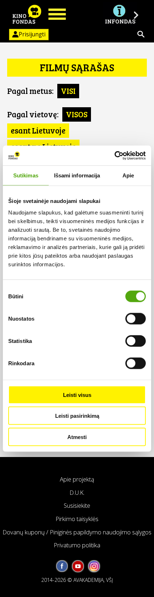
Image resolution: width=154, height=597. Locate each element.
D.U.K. (77, 492)
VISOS (76, 114)
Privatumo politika (77, 545)
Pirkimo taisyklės (77, 519)
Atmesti (77, 437)
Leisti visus (77, 395)
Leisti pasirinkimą (77, 416)
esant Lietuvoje (38, 130)
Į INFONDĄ (120, 14)
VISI (68, 90)
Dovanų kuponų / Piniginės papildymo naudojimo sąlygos (77, 532)
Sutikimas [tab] (25, 175)
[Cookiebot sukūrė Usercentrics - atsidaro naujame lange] (114, 155)
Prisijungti (32, 34)
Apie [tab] (128, 175)
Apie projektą (77, 479)
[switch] (135, 318)
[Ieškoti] (140, 34)
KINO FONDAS (27, 14)
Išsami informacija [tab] (77, 175)
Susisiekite (77, 505)
